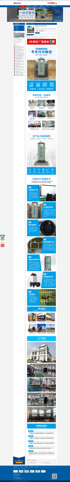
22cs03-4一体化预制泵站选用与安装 (19, 54)
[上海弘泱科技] (17, 3)
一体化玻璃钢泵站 (15, 466)
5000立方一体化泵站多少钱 (18, 57)
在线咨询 (19, 462)
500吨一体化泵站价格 (17, 60)
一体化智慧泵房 (26, 466)
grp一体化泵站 (16, 68)
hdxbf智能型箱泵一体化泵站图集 (19, 74)
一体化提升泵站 (36, 466)
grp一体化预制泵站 (17, 71)
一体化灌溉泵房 (16, 30)
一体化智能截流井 (17, 27)
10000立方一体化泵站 (17, 46)
